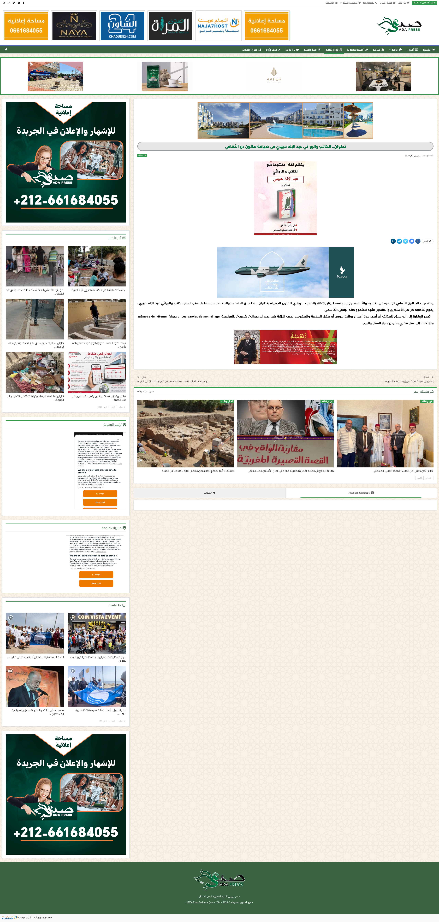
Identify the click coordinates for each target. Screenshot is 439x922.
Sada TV (290, 49)
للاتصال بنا (368, 3)
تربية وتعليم (310, 49)
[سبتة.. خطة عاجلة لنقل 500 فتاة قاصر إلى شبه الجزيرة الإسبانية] (97, 266)
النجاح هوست (24, 917)
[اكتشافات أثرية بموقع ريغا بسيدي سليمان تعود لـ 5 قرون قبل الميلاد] (185, 433)
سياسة (376, 49)
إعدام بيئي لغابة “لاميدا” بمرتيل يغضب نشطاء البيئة (409, 381)
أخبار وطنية (227, 401)
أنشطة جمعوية (355, 49)
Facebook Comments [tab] (359, 493)
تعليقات (208, 493)
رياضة (395, 49)
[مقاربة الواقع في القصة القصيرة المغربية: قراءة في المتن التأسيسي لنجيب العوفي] (285, 433)
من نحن (402, 3)
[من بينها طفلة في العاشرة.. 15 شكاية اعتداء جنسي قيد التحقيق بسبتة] (35, 266)
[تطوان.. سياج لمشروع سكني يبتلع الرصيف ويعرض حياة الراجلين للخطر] (35, 319)
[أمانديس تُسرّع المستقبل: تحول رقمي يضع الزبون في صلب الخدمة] (97, 372)
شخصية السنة (350, 3)
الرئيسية (427, 49)
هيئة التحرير (385, 3)
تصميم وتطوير (45, 917)
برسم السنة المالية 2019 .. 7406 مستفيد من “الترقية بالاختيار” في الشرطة (172, 381)
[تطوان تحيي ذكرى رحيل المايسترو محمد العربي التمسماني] (385, 433)
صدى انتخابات (249, 49)
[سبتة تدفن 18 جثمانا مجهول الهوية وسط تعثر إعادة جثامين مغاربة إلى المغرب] (97, 319)
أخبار (411, 49)
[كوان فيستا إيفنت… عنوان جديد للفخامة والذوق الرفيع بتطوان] (97, 633)
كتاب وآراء (271, 49)
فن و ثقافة (332, 49)
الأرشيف (329, 3)
